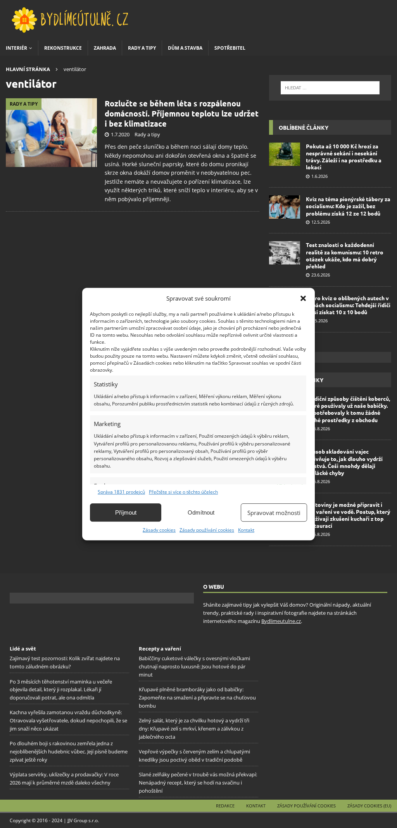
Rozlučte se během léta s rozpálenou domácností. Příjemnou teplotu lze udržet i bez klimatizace (182, 113)
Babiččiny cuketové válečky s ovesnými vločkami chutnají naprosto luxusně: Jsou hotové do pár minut (194, 666)
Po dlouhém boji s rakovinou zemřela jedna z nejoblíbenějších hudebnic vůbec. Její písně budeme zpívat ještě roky (69, 751)
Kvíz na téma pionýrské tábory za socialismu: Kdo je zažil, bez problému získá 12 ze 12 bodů (348, 205)
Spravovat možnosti (273, 513)
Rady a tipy (142, 48)
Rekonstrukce (63, 48)
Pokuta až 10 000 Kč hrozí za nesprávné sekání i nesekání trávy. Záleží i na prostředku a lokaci (343, 157)
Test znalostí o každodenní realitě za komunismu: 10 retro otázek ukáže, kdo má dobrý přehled (344, 255)
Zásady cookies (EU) (369, 806)
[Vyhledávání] (330, 87)
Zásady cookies (159, 530)
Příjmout (125, 512)
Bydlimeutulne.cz (281, 621)
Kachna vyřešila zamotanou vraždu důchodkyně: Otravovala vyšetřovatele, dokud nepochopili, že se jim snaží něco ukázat (68, 720)
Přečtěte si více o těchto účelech (183, 492)
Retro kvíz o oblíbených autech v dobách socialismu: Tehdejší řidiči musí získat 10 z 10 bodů (348, 304)
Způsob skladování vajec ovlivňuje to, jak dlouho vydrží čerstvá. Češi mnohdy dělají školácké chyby (344, 462)
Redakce (225, 806)
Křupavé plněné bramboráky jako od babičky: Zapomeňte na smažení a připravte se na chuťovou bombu (197, 697)
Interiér (16, 48)
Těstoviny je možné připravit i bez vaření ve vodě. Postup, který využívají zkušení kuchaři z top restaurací (348, 515)
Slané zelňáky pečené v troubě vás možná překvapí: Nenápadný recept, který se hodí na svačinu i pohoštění (198, 782)
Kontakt (246, 530)
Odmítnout (201, 512)
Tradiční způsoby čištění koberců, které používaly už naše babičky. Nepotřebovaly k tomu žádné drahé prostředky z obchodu (348, 409)
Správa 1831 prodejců (121, 492)
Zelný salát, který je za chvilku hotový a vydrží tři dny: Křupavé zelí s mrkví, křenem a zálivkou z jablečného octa (194, 728)
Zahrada (105, 48)
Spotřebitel (229, 48)
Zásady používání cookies (207, 530)
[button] (303, 298)
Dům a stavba (185, 48)
